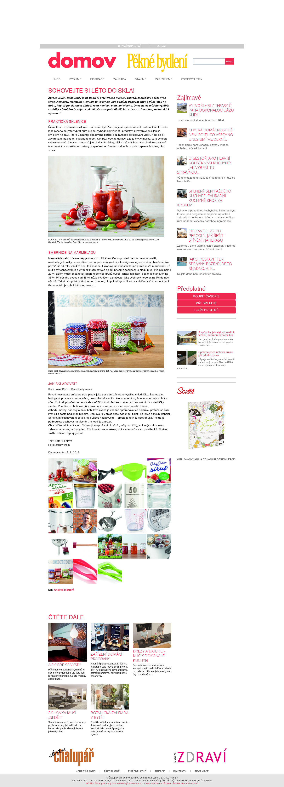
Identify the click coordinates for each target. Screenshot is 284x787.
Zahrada (119, 79)
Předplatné (206, 303)
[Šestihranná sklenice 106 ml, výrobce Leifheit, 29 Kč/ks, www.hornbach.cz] (159, 495)
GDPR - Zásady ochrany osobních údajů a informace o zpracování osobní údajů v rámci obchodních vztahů (142, 783)
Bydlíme (75, 79)
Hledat (229, 61)
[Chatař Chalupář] (71, 755)
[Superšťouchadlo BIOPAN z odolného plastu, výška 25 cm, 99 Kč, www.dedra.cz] (110, 470)
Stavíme (140, 79)
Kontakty (179, 771)
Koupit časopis (206, 296)
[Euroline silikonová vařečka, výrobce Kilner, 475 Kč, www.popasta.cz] (85, 546)
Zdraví (161, 46)
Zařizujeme (163, 79)
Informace (202, 771)
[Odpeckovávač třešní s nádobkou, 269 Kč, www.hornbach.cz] (110, 495)
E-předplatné (206, 310)
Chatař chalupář (130, 46)
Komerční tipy (191, 79)
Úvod (56, 79)
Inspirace (97, 79)
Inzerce (160, 771)
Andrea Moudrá (64, 589)
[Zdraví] (200, 755)
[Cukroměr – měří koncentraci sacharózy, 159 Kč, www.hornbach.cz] (134, 495)
